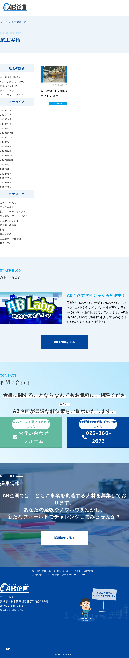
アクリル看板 (7, 207)
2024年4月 (6, 124)
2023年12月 (6, 133)
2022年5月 (6, 178)
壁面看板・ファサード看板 (14, 216)
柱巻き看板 (6, 234)
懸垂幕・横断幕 (8, 225)
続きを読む (58, 103)
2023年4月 (6, 151)
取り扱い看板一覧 (41, 570)
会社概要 (76, 570)
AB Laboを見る (64, 342)
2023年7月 (6, 142)
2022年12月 (6, 155)
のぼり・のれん (8, 202)
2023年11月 (6, 137)
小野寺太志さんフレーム (13, 81)
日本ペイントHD (8, 86)
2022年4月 (6, 182)
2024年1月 (6, 128)
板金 (2, 229)
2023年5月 (6, 146)
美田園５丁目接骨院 (10, 77)
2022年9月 (6, 164)
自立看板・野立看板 (10, 238)
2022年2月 (6, 187)
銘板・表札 (6, 243)
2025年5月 (6, 110)
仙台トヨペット (8, 90)
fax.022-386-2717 (12, 609)
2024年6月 (6, 119)
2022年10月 (6, 160)
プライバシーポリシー (73, 574)
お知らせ (37, 574)
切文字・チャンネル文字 (13, 211)
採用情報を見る (64, 537)
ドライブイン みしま (11, 95)
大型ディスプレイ (9, 220)
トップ (3, 22)
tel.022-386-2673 (12, 605)
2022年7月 (6, 169)
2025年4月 (6, 114)
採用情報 (88, 570)
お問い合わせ (52, 574)
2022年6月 (6, 173)
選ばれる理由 (61, 570)
